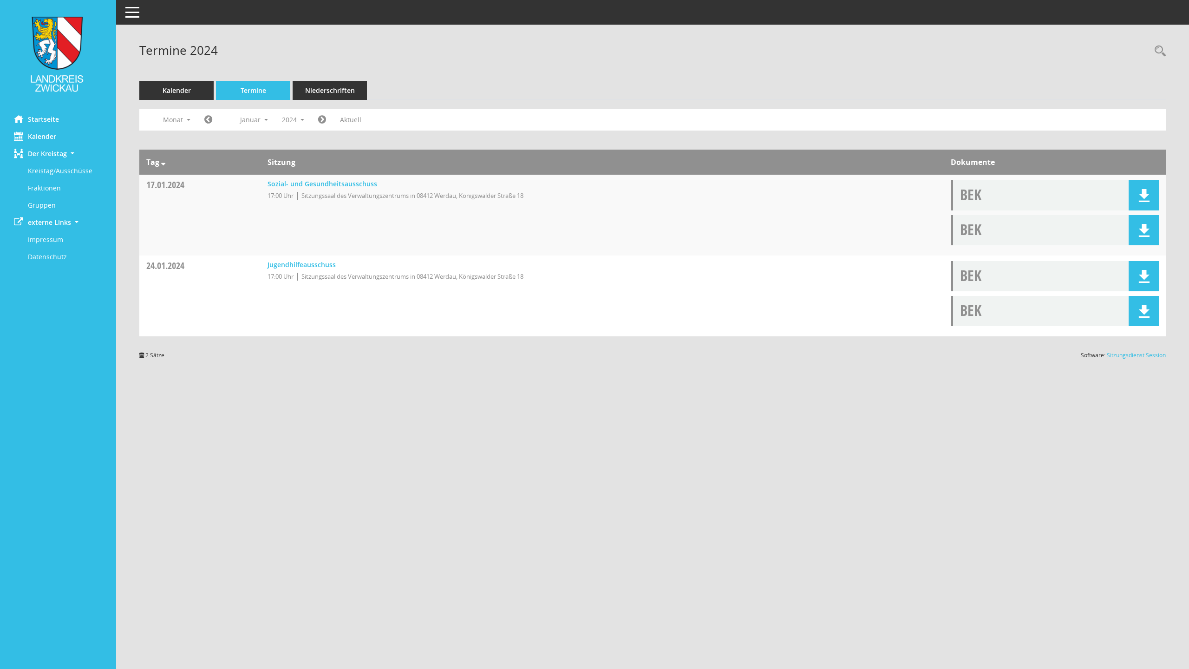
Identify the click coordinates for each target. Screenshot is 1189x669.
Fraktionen (44, 188)
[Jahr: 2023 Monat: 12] (208, 120)
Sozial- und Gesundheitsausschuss (322, 183)
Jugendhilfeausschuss (302, 264)
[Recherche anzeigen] (1158, 51)
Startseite (43, 119)
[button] (58, 153)
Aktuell (350, 119)
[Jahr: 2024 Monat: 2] (322, 120)
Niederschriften (330, 90)
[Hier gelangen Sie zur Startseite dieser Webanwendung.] (58, 54)
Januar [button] (251, 119)
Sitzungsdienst (1136, 355)
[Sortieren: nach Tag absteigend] (163, 162)
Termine (253, 90)
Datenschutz (47, 256)
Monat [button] (174, 119)
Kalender (42, 136)
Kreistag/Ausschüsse (60, 170)
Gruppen (42, 205)
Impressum (45, 239)
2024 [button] (290, 119)
